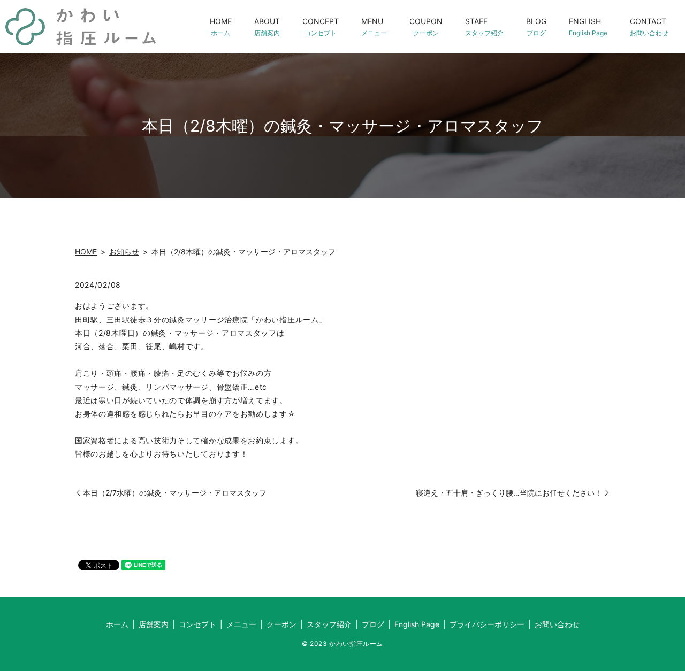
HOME (221, 26)
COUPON (426, 26)
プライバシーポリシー (487, 624)
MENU (374, 26)
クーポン (281, 624)
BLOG (536, 26)
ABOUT (267, 26)
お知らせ (124, 251)
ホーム (117, 624)
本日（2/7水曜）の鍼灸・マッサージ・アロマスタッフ (175, 492)
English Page (416, 624)
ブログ (373, 624)
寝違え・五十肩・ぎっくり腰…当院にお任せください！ (509, 492)
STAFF (484, 26)
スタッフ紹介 (329, 624)
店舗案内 (154, 624)
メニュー (241, 624)
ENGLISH (588, 26)
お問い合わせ (557, 624)
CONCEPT (320, 26)
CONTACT (649, 26)
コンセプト (197, 624)
